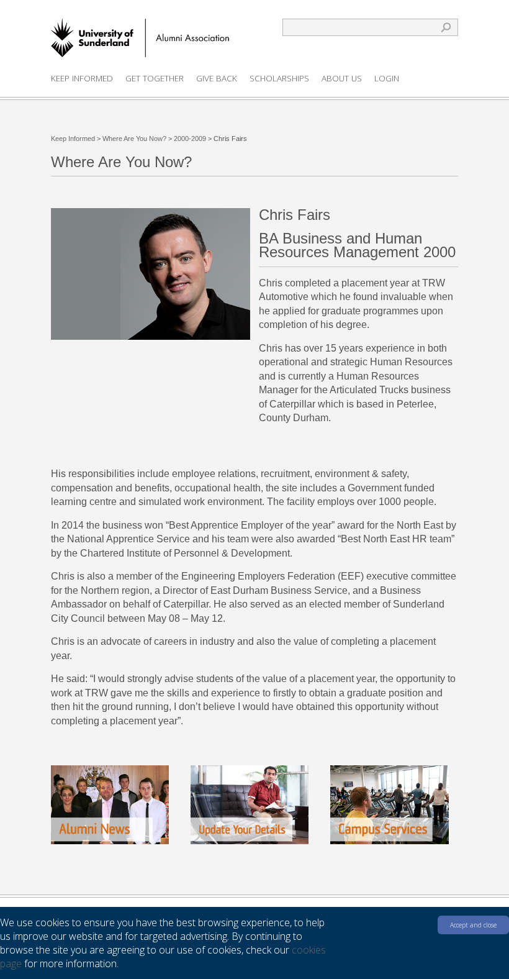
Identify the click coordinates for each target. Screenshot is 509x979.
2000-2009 (190, 138)
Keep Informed (82, 78)
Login (386, 78)
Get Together (154, 78)
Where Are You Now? (134, 138)
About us (342, 78)
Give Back (216, 78)
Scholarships (279, 78)
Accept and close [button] (473, 925)
